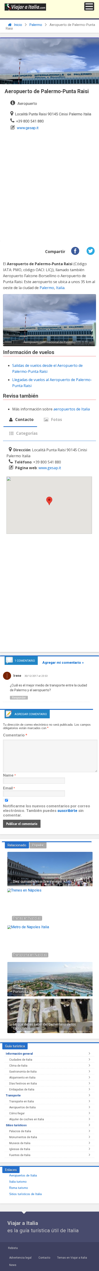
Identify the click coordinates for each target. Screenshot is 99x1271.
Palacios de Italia (20, 1131)
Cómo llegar (17, 1113)
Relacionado (17, 845)
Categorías (26, 433)
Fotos (56, 419)
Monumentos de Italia (23, 1137)
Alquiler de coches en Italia (26, 1119)
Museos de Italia (19, 1143)
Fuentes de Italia (19, 1155)
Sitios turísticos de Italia (25, 1194)
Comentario (15, 735)
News (12, 1265)
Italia (60, 287)
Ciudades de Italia (20, 1059)
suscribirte (67, 810)
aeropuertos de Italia (71, 409)
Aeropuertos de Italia (22, 1107)
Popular (38, 845)
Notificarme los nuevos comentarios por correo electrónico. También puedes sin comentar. (46, 810)
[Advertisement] (49, 184)
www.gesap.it (27, 128)
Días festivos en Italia (23, 1083)
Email (8, 788)
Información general (19, 1053)
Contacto (24, 419)
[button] (89, 6)
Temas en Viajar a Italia (72, 1257)
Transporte (13, 1095)
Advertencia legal (20, 1257)
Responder (19, 697)
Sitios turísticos (16, 1125)
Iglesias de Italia (19, 1149)
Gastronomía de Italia (23, 1071)
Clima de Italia (18, 1065)
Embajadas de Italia (21, 1089)
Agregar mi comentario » (63, 663)
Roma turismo (18, 1188)
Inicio (17, 25)
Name (8, 775)
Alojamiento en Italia (22, 1077)
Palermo (35, 25)
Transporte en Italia (21, 1101)
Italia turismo (17, 1181)
